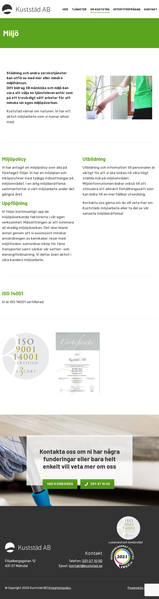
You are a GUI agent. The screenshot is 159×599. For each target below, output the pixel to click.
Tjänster (79, 9)
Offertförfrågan (126, 9)
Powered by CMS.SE (141, 588)
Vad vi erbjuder (60, 484)
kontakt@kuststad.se (85, 566)
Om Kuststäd (100, 9)
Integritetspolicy (60, 588)
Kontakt (150, 9)
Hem (65, 9)
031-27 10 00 (100, 484)
